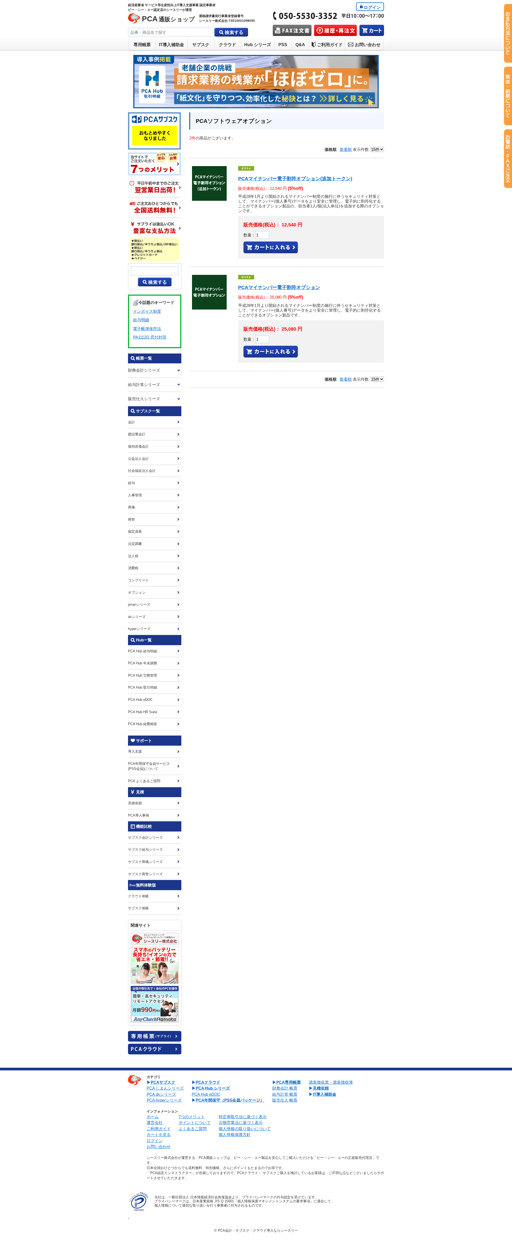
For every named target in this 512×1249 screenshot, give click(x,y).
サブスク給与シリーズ (145, 850)
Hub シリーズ (257, 44)
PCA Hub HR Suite (142, 712)
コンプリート (138, 580)
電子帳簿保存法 (147, 328)
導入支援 (135, 751)
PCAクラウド (208, 1082)
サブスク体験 (138, 908)
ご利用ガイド (330, 44)
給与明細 (141, 320)
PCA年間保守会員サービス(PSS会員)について (149, 766)
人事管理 (135, 495)
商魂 (131, 507)
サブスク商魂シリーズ (145, 862)
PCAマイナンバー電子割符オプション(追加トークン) (295, 178)
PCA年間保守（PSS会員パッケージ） (230, 1100)
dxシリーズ (137, 617)
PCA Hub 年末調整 (142, 663)
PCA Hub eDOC (140, 700)
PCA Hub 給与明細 (142, 651)
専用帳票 (142, 44)
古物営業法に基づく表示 (241, 1122)
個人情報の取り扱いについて (245, 1128)
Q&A (300, 44)
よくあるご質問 (193, 1128)
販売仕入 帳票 (284, 1100)
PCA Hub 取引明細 (142, 687)
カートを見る (159, 1134)
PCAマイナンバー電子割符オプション (279, 287)
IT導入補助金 (171, 44)
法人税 (133, 556)
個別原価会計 (138, 446)
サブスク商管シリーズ (145, 874)
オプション (136, 593)
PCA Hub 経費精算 (142, 724)
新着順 (346, 149)
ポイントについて (195, 1122)
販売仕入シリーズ (144, 398)
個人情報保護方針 (235, 1134)
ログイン (372, 7)
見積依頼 (135, 803)
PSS (282, 44)
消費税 (133, 568)
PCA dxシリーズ (161, 1094)
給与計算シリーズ (144, 384)
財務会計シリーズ (144, 370)
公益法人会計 (138, 459)
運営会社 (155, 1122)
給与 (131, 483)
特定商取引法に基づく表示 (243, 1116)
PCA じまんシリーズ (165, 1088)
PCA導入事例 (138, 815)
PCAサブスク (163, 1082)
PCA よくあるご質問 (144, 781)
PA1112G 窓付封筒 (149, 337)
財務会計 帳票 (284, 1088)
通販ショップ (168, 19)
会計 (131, 422)
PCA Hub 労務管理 (142, 675)
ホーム (153, 1116)
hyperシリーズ (139, 629)
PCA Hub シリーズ (213, 1088)
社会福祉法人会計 (142, 471)
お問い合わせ (368, 44)
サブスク (200, 44)
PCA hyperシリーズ (164, 1100)
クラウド (227, 44)
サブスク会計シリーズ (145, 838)
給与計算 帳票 (284, 1094)
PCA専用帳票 (288, 1082)
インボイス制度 (147, 311)
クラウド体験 (138, 896)
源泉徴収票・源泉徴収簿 (331, 1082)
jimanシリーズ (139, 605)
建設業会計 (136, 434)
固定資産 (135, 531)
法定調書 (135, 544)
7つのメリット (192, 1116)
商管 (131, 519)
